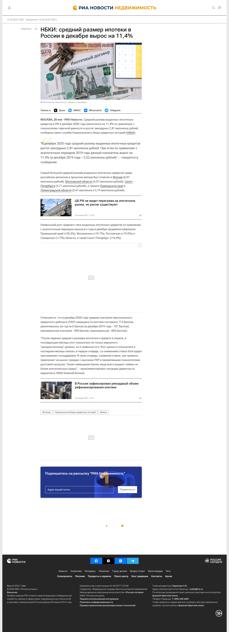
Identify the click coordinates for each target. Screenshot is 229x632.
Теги (168, 571)
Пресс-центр (121, 576)
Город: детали (119, 571)
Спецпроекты (64, 576)
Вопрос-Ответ (137, 571)
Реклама (80, 576)
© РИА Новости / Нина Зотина (53, 102)
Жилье (103, 412)
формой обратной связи (165, 595)
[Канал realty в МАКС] (96, 561)
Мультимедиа (155, 571)
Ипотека (46, 412)
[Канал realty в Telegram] (133, 561)
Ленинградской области (56, 190)
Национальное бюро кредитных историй (75, 412)
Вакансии (12, 592)
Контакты (156, 576)
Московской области (78, 181)
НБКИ (130, 132)
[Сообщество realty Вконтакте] (120, 561)
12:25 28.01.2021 (15, 19)
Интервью (90, 571)
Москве (118, 177)
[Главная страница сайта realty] (114, 8)
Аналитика (76, 571)
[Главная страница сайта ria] (91, 8)
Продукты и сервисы (99, 576)
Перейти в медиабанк (77, 102)
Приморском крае (111, 185)
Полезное (104, 571)
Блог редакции (139, 576)
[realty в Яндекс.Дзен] (108, 561)
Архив (168, 576)
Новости (63, 571)
